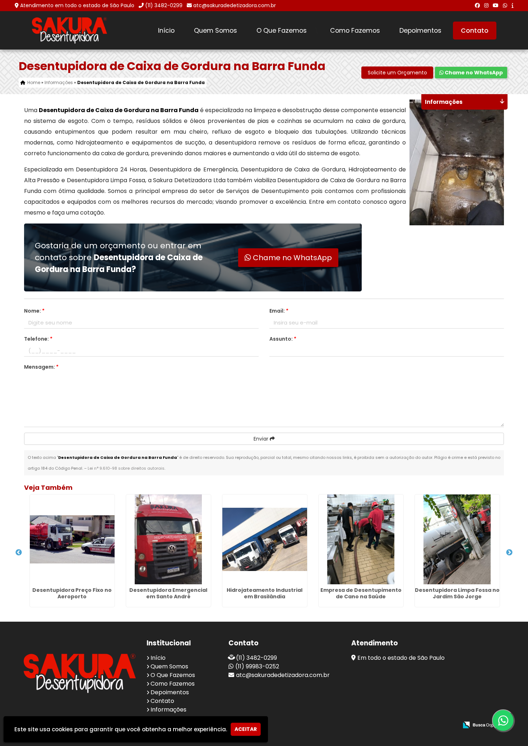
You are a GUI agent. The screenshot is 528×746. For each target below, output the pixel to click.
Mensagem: (41, 366)
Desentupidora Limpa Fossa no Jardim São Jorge (457, 593)
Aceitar (246, 729)
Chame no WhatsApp (473, 72)
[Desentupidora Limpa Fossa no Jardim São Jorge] (457, 539)
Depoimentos (420, 30)
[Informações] (512, 5)
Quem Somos (215, 30)
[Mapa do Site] (381, 725)
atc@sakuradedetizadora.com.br (234, 5)
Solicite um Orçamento (397, 72)
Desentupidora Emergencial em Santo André (168, 593)
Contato (474, 30)
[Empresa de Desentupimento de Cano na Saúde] (361, 539)
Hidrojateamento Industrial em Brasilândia (264, 593)
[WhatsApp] (505, 5)
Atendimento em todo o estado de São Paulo (77, 5)
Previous (18, 552)
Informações (168, 709)
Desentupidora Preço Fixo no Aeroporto (72, 593)
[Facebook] (477, 5)
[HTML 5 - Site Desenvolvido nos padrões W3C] (400, 725)
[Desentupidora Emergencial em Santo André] (168, 539)
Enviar (262, 438)
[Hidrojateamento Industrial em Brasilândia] (264, 539)
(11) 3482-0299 (163, 5)
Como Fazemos (355, 30)
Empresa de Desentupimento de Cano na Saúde (361, 593)
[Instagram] (486, 5)
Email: (278, 310)
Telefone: (38, 338)
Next (509, 552)
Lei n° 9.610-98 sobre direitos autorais (126, 468)
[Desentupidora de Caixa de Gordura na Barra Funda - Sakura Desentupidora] (69, 30)
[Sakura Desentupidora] (80, 673)
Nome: (34, 310)
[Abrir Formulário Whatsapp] (508, 720)
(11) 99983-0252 (257, 666)
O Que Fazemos (281, 30)
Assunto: (282, 338)
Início (166, 30)
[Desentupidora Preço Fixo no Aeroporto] (72, 539)
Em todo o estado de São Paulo (401, 658)
